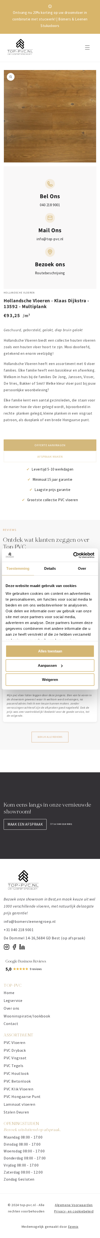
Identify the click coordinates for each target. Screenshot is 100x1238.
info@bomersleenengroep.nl (30, 921)
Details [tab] (50, 568)
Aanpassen (47, 665)
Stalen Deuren (16, 1112)
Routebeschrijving (50, 273)
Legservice (13, 1000)
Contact (11, 1023)
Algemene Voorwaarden (74, 1205)
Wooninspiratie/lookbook (27, 1016)
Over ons (11, 1008)
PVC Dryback (15, 1050)
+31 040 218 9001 (19, 929)
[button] (87, 47)
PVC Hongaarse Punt (22, 1096)
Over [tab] (82, 568)
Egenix (73, 1226)
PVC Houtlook (16, 1073)
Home (9, 992)
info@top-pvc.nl (50, 239)
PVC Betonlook (17, 1081)
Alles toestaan (50, 651)
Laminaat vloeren (19, 1104)
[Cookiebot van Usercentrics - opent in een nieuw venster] (73, 555)
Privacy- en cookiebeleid (73, 1211)
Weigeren (50, 679)
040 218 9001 (50, 205)
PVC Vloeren (14, 1042)
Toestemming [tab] (17, 568)
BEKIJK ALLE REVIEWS (50, 737)
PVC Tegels (14, 1065)
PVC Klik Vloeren (18, 1089)
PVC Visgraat (15, 1057)
